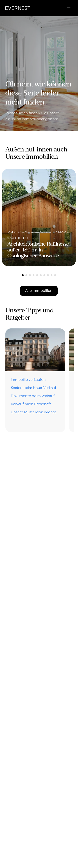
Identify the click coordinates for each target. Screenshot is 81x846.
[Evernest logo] (17, 8)
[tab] (23, 275)
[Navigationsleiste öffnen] (68, 8)
